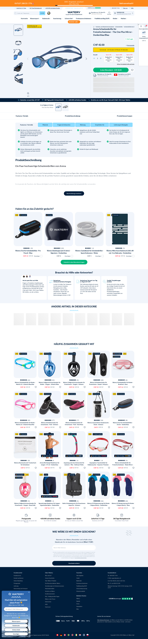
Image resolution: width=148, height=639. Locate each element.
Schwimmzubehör (80, 591)
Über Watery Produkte (50, 581)
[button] (28, 59)
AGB (46, 604)
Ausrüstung (57, 18)
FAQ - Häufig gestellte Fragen (52, 596)
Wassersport (34, 18)
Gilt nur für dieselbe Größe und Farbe (125, 64)
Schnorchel (69, 18)
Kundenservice (17, 575)
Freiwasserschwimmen (83, 18)
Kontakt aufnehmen (18, 578)
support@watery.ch (116, 578)
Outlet (78, 578)
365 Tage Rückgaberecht (36, 8)
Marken (123, 18)
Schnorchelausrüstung (81, 588)
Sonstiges (16, 634)
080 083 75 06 (115, 8)
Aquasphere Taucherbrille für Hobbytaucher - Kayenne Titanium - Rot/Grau (98, 464)
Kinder (115, 18)
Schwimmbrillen (119, 26)
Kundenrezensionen (50, 594)
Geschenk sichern (74, 563)
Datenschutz (48, 601)
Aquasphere (79, 606)
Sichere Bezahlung (18, 581)
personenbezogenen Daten (81, 557)
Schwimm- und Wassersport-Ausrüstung (105, 26)
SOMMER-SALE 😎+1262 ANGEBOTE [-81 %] (34, 26)
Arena (77, 604)
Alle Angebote (79, 575)
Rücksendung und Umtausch (20, 588)
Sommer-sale (73, 22)
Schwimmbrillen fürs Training (130, 26)
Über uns (125, 8)
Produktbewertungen (124, 116)
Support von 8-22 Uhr (74, 519)
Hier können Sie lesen (103, 620)
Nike (77, 609)
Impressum (48, 607)
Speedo (78, 601)
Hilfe (132, 8)
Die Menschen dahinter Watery (52, 583)
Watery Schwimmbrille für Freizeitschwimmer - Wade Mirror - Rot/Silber (122, 464)
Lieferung (16, 586)
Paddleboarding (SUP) (102, 18)
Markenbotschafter (49, 588)
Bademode (46, 18)
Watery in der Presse (50, 599)
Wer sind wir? (48, 575)
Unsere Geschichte (49, 578)
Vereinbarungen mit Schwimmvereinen (54, 586)
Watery (78, 598)
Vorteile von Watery (50, 591)
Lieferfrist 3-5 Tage (21, 8)
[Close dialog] (29, 592)
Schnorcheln (16, 630)
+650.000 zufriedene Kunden (52, 8)
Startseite (24, 18)
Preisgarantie (26, 519)
